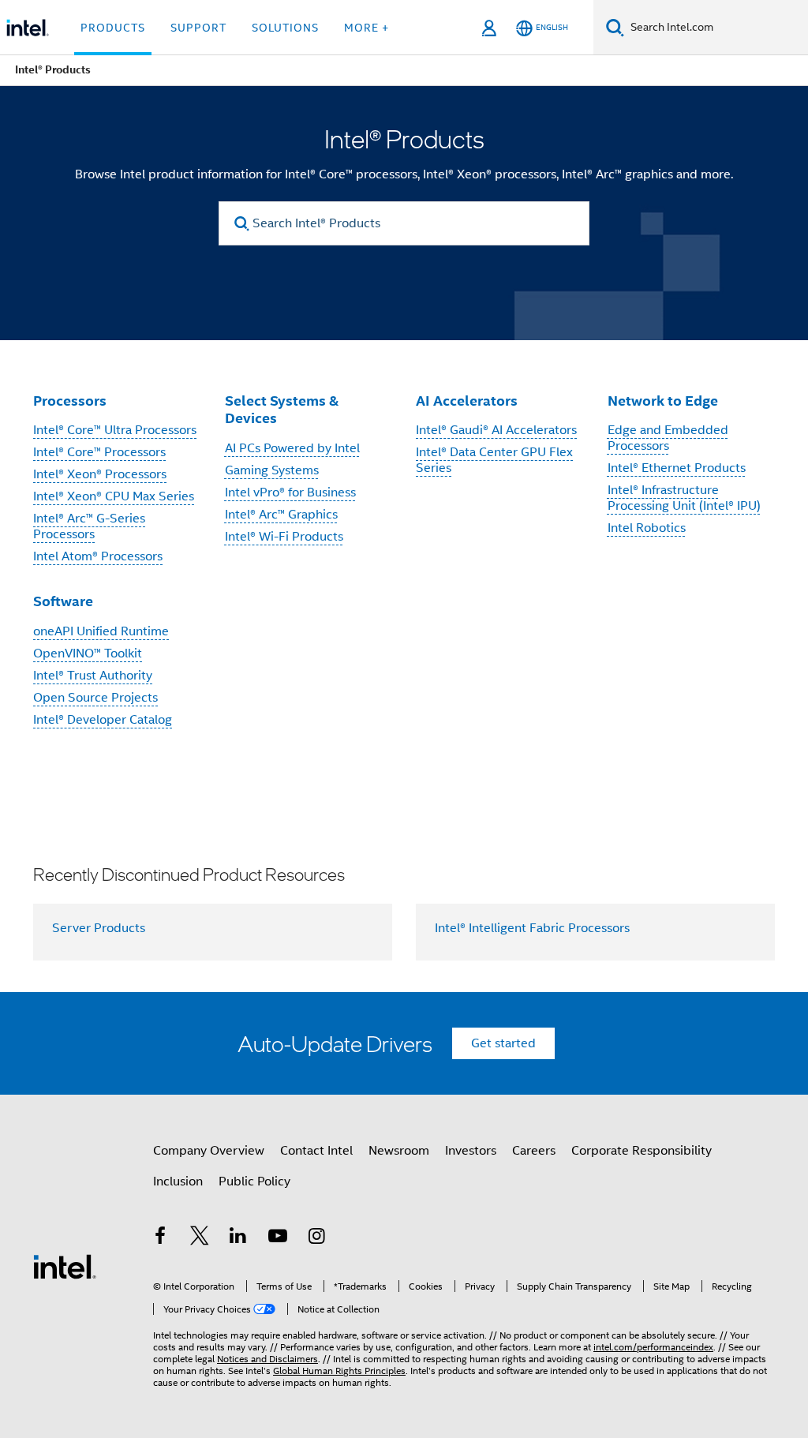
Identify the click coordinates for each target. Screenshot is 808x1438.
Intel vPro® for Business (290, 492)
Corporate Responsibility (641, 1151)
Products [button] (112, 28)
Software (63, 601)
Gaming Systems (272, 470)
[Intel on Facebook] (160, 1238)
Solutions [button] (285, 28)
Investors (470, 1151)
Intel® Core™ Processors (99, 452)
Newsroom (398, 1151)
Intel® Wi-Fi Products (284, 537)
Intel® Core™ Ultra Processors (114, 430)
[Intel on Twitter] (199, 1238)
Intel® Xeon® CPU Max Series (113, 496)
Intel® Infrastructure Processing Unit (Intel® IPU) (684, 498)
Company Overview (208, 1151)
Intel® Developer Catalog (102, 720)
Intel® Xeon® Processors (99, 474)
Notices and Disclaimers (267, 1359)
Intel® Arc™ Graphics (281, 514)
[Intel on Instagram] (316, 1238)
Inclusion (178, 1181)
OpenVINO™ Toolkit (87, 653)
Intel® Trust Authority (92, 675)
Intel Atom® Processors (98, 556)
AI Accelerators (467, 400)
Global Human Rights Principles (339, 1370)
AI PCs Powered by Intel (292, 448)
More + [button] (366, 28)
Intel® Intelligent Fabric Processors (532, 928)
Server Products (98, 928)
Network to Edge (663, 400)
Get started (503, 1043)
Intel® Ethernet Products (677, 468)
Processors (70, 400)
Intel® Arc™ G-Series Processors (89, 526)
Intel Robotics (647, 528)
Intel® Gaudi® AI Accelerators (496, 430)
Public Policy (254, 1181)
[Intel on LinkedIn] (238, 1238)
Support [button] (198, 28)
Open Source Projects (95, 698)
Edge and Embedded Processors (668, 438)
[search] (241, 223)
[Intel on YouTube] (277, 1238)
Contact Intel (316, 1151)
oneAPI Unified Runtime (101, 631)
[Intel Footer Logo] (64, 1266)
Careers (534, 1151)
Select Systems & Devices (282, 409)
